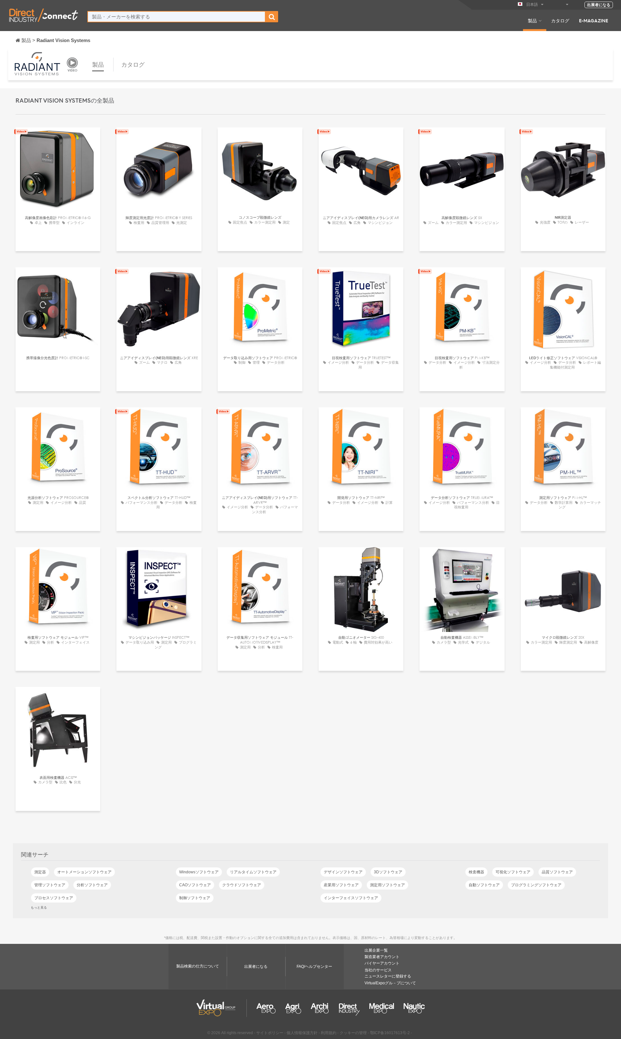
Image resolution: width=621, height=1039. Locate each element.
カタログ (560, 20)
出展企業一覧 (376, 950)
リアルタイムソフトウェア (253, 872)
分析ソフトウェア (92, 885)
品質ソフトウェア (557, 872)
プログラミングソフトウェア (536, 885)
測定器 (40, 872)
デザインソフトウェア (343, 872)
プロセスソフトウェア (53, 898)
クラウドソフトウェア (241, 885)
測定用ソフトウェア (387, 885)
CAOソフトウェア (195, 885)
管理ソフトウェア (49, 885)
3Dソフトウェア (388, 872)
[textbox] (176, 16)
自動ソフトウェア (484, 885)
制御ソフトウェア (194, 898)
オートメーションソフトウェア (84, 872)
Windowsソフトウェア (199, 872)
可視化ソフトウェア (513, 872)
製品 (532, 20)
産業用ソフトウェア (341, 885)
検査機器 (476, 872)
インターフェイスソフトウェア (351, 898)
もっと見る (39, 907)
